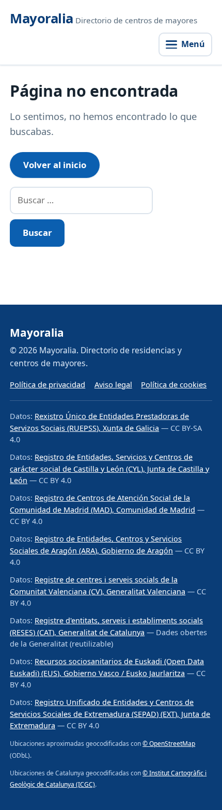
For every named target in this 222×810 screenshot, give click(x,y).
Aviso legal (113, 384)
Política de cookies (174, 384)
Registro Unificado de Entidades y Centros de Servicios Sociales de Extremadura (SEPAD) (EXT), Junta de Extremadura (110, 713)
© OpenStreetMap (168, 743)
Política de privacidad (47, 384)
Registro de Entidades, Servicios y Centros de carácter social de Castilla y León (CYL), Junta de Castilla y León (109, 468)
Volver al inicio (54, 165)
